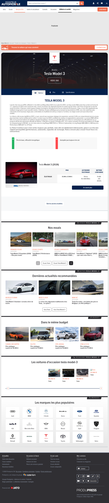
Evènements (5, 464)
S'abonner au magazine (84, 462)
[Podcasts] (83, 481)
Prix (53, 92)
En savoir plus (87, 187)
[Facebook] (78, 476)
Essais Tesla (46, 263)
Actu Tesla (47, 309)
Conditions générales (29, 471)
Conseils (44, 9)
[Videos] (78, 481)
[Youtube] (88, 476)
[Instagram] (83, 476)
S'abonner (102, 9)
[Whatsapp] (98, 476)
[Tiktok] (93, 476)
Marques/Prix (20, 9)
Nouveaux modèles (8, 467)
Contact (83, 468)
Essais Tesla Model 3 (60, 263)
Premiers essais (55, 462)
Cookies (38, 471)
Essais (11, 9)
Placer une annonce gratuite (34, 464)
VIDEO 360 (54, 80)
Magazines (76, 9)
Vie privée (19, 471)
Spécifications (70, 92)
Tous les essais (54, 459)
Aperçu (40, 93)
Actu (4, 9)
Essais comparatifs (55, 467)
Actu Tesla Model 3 (59, 309)
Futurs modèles (6, 462)
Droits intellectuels (46, 471)
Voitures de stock (31, 462)
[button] (71, 263)
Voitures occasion (31, 459)
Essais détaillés (55, 464)
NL (107, 3)
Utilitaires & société (65, 9)
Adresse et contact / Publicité (22, 479)
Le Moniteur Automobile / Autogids (23, 482)
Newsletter (93, 481)
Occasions (54, 9)
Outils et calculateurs (33, 9)
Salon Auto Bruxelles (8, 459)
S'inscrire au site (81, 459)
